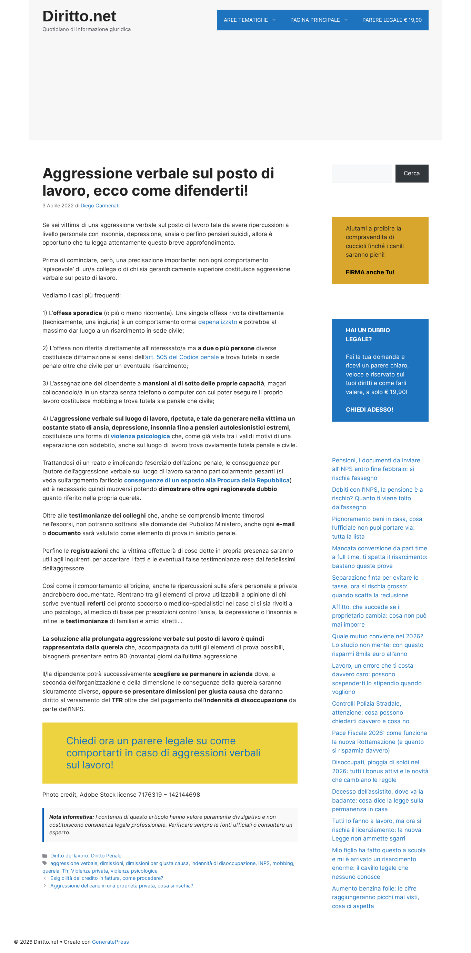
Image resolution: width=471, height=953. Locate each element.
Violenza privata (89, 871)
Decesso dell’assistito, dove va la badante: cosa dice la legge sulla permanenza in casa (377, 800)
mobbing (282, 863)
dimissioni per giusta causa (157, 863)
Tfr (65, 871)
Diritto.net (79, 16)
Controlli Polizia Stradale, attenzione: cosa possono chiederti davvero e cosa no (370, 712)
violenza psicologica (134, 871)
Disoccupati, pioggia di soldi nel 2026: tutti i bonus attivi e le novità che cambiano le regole (380, 771)
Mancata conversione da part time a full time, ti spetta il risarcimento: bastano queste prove (380, 557)
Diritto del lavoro (69, 855)
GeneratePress (110, 942)
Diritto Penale (106, 855)
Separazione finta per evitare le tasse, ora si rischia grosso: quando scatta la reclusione (375, 586)
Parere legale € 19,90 (392, 20)
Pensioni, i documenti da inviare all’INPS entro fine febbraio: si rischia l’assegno (376, 469)
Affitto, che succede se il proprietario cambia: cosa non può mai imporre (379, 615)
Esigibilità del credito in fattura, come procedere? (106, 878)
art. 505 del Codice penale (182, 357)
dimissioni (111, 863)
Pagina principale (315, 20)
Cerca (412, 173)
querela (50, 871)
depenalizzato (217, 321)
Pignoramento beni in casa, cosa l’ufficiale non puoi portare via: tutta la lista (377, 527)
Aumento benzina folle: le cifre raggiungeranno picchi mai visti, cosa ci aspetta (375, 897)
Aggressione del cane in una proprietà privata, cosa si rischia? (121, 885)
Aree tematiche (246, 20)
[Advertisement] (235, 92)
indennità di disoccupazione (223, 863)
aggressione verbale (73, 863)
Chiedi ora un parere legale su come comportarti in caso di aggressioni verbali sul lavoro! (163, 753)
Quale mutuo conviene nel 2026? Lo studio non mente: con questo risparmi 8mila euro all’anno (377, 645)
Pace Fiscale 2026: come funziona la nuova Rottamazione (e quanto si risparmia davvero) (379, 741)
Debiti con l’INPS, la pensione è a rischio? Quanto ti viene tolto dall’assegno (377, 498)
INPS (264, 863)
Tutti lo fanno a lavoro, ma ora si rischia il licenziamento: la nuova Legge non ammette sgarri (376, 829)
